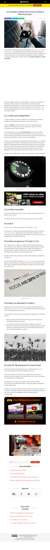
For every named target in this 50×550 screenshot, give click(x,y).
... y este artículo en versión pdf (25, 421)
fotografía (32, 538)
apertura (36, 50)
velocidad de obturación (17, 308)
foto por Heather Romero (25, 189)
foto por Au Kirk (25, 298)
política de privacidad (25, 539)
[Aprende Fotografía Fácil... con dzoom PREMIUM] (25, 198)
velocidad (41, 50)
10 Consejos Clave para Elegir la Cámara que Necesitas (24, 477)
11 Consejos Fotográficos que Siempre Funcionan (23, 523)
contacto (33, 539)
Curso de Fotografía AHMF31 (17, 473)
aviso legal (17, 539)
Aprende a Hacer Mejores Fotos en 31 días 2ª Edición (15, 415)
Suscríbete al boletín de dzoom (18, 470)
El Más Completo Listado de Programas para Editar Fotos (25, 480)
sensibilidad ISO (8, 51)
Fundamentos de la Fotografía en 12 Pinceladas (34, 415)
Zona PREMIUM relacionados (27, 400)
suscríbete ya (37, 5)
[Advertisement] (25, 71)
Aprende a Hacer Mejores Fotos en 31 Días (21, 516)
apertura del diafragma (30, 261)
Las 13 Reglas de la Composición (18, 520)
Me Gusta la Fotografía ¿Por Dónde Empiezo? (22, 513)
